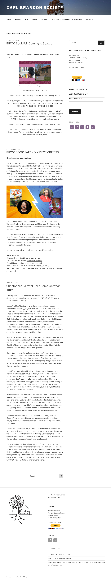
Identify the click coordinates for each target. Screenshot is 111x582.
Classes (44, 19)
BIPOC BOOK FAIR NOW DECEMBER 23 (32, 152)
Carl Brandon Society (35, 7)
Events (34, 19)
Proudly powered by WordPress (17, 577)
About (9, 19)
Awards (17, 19)
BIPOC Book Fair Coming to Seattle (29, 43)
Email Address (75, 99)
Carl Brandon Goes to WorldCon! (59, 554)
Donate (88, 19)
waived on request (34, 261)
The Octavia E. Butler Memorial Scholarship (66, 19)
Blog (26, 19)
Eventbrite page (27, 268)
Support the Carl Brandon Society (59, 558)
